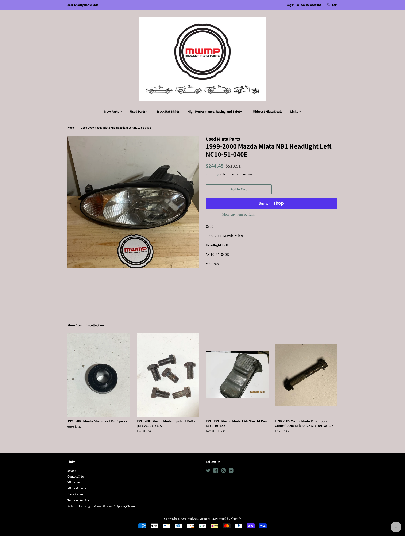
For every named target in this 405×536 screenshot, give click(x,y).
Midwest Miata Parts (201, 519)
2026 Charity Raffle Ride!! (84, 5)
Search (72, 470)
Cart (335, 5)
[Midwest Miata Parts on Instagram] (223, 471)
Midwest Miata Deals (267, 111)
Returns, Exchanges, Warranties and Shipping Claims (101, 506)
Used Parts (138, 111)
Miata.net (74, 482)
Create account (311, 5)
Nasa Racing (75, 494)
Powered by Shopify (228, 519)
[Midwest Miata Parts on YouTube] (231, 471)
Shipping (212, 174)
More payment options (238, 214)
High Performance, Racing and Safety (215, 111)
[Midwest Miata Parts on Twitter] (208, 471)
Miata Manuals (77, 488)
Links (294, 111)
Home (71, 128)
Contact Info (76, 476)
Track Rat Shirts (168, 111)
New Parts (112, 111)
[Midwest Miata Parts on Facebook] (215, 471)
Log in (290, 5)
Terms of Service (78, 500)
